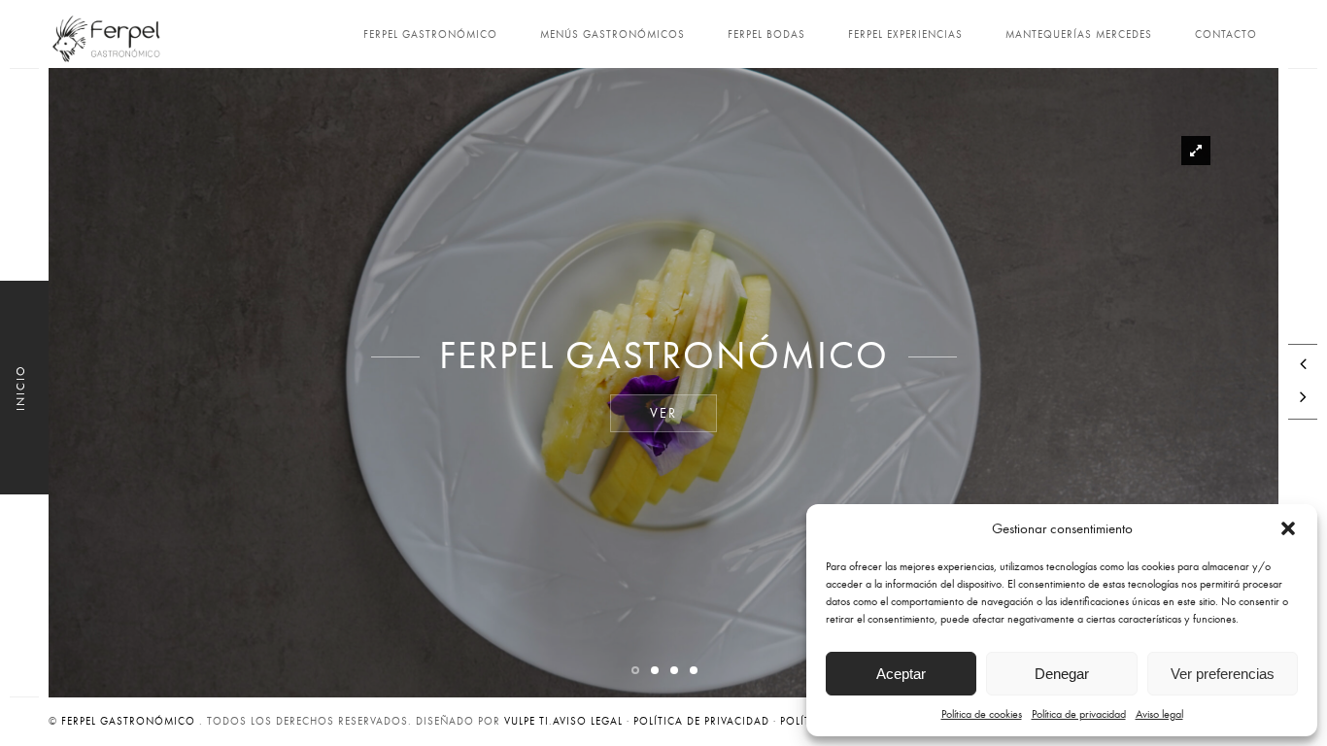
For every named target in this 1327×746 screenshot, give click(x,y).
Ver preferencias (1223, 673)
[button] (1288, 528)
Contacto (1226, 34)
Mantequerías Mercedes (1078, 34)
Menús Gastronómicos (612, 34)
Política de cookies (981, 714)
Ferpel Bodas (766, 34)
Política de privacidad (1079, 714)
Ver (663, 413)
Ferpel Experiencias (905, 34)
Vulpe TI (526, 721)
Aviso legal (1159, 714)
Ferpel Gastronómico (430, 34)
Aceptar (901, 673)
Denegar (1062, 673)
